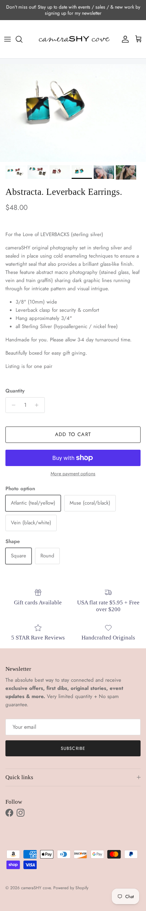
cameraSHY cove (36, 888)
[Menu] (7, 39)
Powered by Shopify (70, 888)
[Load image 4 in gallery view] (73, 113)
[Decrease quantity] (12, 405)
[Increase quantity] (38, 405)
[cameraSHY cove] (73, 39)
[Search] (22, 39)
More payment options (73, 474)
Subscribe (73, 748)
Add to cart (73, 434)
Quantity (14, 391)
